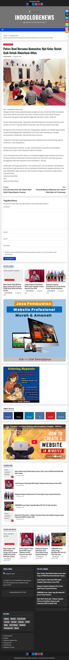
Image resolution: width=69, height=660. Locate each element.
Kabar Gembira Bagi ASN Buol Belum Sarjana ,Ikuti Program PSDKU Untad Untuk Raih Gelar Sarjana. (12, 287)
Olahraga (20, 622)
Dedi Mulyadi (7, 56)
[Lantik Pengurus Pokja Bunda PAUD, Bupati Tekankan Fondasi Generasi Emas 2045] (34, 276)
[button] (3, 29)
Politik (27, 622)
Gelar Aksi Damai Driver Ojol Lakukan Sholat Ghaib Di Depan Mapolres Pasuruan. (17, 189)
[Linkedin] (67, 17)
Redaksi (5, 638)
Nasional (13, 622)
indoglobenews (34, 17)
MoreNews (42, 658)
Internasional (21, 619)
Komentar (7, 207)
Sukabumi (22, 625)
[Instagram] (67, 28)
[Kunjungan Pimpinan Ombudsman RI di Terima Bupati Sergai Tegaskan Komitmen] (56, 276)
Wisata (17, 628)
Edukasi (6, 619)
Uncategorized (8, 44)
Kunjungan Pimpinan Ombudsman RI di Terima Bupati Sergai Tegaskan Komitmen (55, 286)
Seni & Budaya (14, 625)
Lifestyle (6, 622)
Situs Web (6, 245)
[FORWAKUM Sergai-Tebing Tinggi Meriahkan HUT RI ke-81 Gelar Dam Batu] (58, 539)
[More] (67, 31)
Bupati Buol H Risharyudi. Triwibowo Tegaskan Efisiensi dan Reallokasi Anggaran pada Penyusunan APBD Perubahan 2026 (8, 517)
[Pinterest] (67, 21)
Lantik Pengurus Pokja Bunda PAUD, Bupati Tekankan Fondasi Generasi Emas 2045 (34, 286)
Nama (5, 232)
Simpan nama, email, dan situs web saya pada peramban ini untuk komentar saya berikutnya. (30, 253)
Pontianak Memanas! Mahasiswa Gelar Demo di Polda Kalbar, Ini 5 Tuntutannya (51, 189)
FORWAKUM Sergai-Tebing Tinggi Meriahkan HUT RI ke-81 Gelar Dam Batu (8, 506)
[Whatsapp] (67, 24)
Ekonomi (13, 619)
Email (5, 239)
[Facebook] (67, 11)
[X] (67, 14)
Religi (5, 625)
